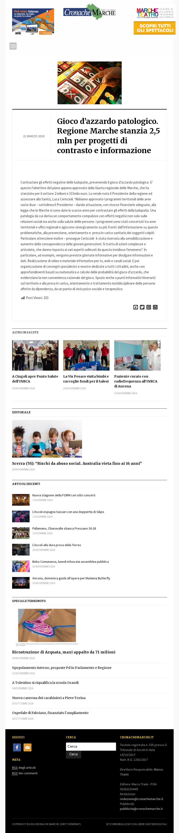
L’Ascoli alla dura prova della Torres (56, 545)
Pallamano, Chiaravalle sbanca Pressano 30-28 (64, 528)
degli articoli (24, 767)
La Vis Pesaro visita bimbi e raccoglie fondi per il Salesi (86, 378)
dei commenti (25, 773)
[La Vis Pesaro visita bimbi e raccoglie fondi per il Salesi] (86, 355)
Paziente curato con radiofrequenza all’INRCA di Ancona (135, 381)
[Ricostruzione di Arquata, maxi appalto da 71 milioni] (89, 627)
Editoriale (21, 412)
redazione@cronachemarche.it (141, 799)
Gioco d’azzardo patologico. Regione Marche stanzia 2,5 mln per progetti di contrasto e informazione (108, 136)
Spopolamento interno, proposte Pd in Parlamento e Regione (61, 668)
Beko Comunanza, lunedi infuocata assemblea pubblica (70, 561)
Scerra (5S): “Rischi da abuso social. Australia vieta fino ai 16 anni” (77, 463)
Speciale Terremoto (29, 601)
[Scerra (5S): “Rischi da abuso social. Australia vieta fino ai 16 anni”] (89, 439)
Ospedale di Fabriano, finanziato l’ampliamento (50, 713)
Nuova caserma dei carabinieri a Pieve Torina (49, 698)
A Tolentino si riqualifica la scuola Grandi (45, 683)
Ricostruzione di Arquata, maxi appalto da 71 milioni (63, 652)
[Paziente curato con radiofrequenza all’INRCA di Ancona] (137, 355)
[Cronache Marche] (89, 11)
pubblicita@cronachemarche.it (141, 809)
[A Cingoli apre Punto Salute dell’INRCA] (35, 355)
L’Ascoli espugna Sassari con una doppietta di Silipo (68, 512)
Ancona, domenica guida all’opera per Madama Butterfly (71, 578)
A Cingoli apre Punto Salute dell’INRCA (35, 378)
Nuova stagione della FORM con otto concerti (63, 495)
